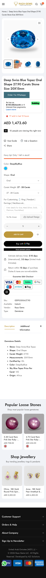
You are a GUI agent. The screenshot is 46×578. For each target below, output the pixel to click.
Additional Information (25, 328)
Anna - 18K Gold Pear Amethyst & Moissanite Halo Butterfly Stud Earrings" (33, 490)
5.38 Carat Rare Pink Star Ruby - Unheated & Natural (11, 438)
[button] (37, 39)
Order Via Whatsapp (17, 94)
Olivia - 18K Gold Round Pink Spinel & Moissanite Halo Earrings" (12, 490)
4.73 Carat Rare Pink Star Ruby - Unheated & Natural (33, 438)
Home (4, 11)
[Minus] (7, 226)
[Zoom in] (39, 23)
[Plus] (39, 226)
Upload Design (33, 216)
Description (9, 326)
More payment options (23, 249)
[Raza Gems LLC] (23, 4)
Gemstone (19, 311)
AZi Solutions (34, 556)
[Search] (36, 4)
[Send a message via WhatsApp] (4, 563)
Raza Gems (19, 307)
